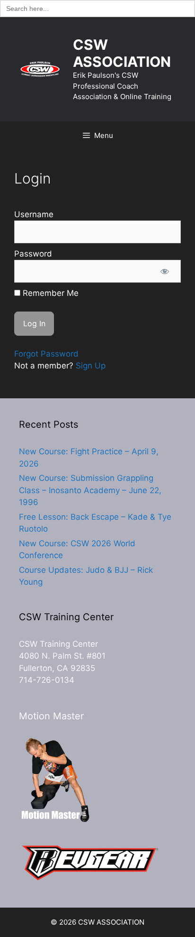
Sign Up (91, 365)
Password (33, 253)
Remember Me (49, 293)
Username (33, 214)
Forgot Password (46, 353)
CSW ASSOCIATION (122, 53)
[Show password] (165, 271)
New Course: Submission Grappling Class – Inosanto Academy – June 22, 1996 (90, 490)
